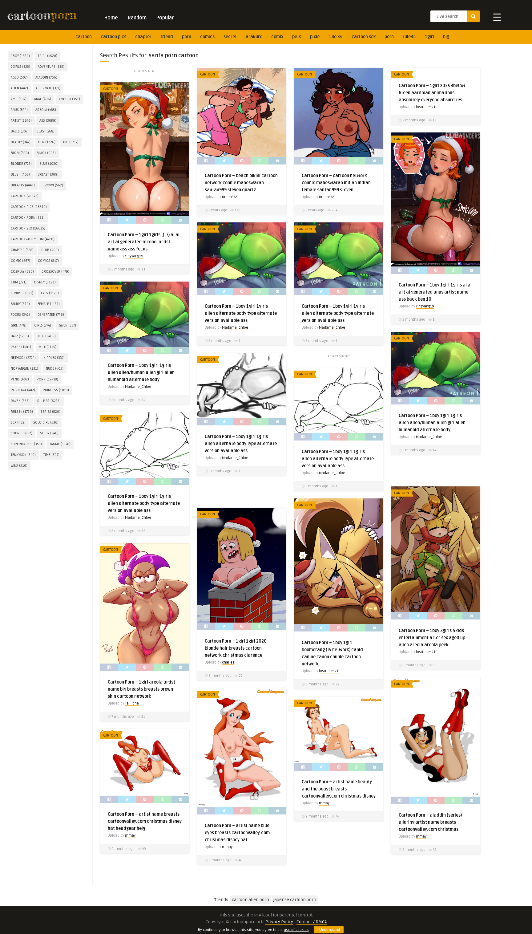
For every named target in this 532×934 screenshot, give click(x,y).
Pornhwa (23, 390)
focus (20, 315)
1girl (429, 36)
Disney (45, 282)
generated (51, 315)
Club (50, 250)
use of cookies (296, 930)
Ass (47, 121)
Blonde (21, 164)
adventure (51, 67)
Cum (18, 282)
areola (45, 110)
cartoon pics (113, 36)
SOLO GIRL (45, 422)
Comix (277, 36)
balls (20, 131)
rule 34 (335, 36)
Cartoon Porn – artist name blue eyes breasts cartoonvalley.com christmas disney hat (237, 833)
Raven (20, 401)
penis (20, 379)
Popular (165, 18)
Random (137, 18)
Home (111, 18)
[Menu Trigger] (497, 16)
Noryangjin (24, 369)
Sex (18, 422)
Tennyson (23, 455)
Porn (186, 36)
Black (46, 153)
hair (20, 336)
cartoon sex (364, 36)
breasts (23, 185)
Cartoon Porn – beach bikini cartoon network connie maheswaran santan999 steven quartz (241, 183)
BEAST (45, 131)
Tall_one (132, 703)
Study (49, 433)
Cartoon (207, 74)
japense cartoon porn (294, 899)
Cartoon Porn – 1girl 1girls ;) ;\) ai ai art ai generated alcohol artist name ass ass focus (143, 242)
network (23, 358)
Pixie (315, 36)
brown (52, 185)
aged (19, 77)
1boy (20, 56)
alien (19, 88)
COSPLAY (22, 272)
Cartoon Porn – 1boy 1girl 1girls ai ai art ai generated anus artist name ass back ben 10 (435, 292)
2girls (20, 67)
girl (18, 325)
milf (47, 347)
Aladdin (46, 77)
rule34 (409, 36)
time (51, 455)
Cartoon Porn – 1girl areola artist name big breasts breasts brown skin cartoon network (141, 689)
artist (21, 121)
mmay (421, 837)
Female (49, 304)
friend (166, 36)
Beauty (20, 142)
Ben (46, 142)
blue (48, 164)
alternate (48, 88)
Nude (54, 369)
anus (19, 110)
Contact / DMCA (311, 921)
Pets (296, 36)
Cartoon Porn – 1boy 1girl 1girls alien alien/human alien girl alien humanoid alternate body (141, 372)
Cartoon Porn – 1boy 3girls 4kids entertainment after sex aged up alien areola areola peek (432, 638)
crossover (55, 272)
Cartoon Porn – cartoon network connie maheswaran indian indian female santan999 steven (336, 183)
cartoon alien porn (250, 899)
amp (18, 99)
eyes (50, 293)
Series (50, 412)
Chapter (143, 36)
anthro (69, 99)
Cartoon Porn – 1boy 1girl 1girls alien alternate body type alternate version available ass (241, 313)
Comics (207, 36)
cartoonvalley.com (32, 239)
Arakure (254, 36)
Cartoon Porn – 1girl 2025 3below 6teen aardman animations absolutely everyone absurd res (432, 93)
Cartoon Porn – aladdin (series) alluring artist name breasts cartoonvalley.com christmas (430, 822)
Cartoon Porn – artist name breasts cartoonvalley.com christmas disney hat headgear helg (145, 821)
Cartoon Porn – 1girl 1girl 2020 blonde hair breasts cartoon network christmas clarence (236, 648)
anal (42, 99)
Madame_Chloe (235, 328)
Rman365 (230, 197)
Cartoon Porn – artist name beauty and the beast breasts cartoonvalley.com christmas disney (339, 789)
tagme (60, 444)
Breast (48, 175)
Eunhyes (22, 293)
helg (46, 336)
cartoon (83, 36)
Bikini (20, 153)
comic (20, 261)
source (21, 433)
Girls (42, 325)
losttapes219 (426, 107)
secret (230, 36)
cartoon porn (28, 218)
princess (56, 390)
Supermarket (26, 444)
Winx (19, 466)
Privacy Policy (279, 921)
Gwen (67, 325)
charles (228, 662)
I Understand (328, 930)
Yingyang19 (134, 256)
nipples (54, 358)
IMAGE (21, 347)
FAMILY (20, 304)
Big (446, 36)
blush (20, 175)
